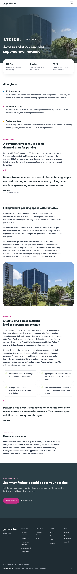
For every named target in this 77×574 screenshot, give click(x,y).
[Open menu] (72, 3)
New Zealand (19, 569)
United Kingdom (40, 569)
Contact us (26, 501)
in (71, 569)
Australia (29, 569)
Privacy (66, 532)
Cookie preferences (23, 564)
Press (51, 539)
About (52, 532)
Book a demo (11, 501)
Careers (52, 536)
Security (66, 542)
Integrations (25, 552)
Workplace (24, 538)
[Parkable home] (9, 3)
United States (8, 569)
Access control (26, 548)
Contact (52, 543)
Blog (37, 538)
